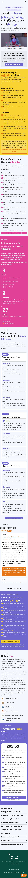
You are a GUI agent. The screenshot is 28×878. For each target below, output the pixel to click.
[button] (25, 2)
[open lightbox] (14, 40)
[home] (2, 1)
